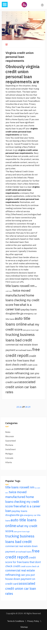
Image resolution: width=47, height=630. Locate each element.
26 (20, 407)
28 (26, 407)
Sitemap (24, 627)
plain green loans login (31, 330)
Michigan (9, 454)
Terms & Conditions (15, 621)
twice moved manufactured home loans (20, 295)
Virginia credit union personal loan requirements (20, 57)
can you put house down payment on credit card (23, 377)
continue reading (13, 147)
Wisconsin (9, 436)
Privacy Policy (33, 621)
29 (29, 407)
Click (29, 140)
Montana (9, 445)
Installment (10, 449)
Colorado (9, 458)
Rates (7, 432)
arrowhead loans (24, 350)
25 (18, 407)
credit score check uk (30, 566)
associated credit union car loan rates (21, 387)
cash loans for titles (15, 266)
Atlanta (8, 462)
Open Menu (5, 4)
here (24, 208)
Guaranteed (10, 441)
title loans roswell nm (20, 286)
